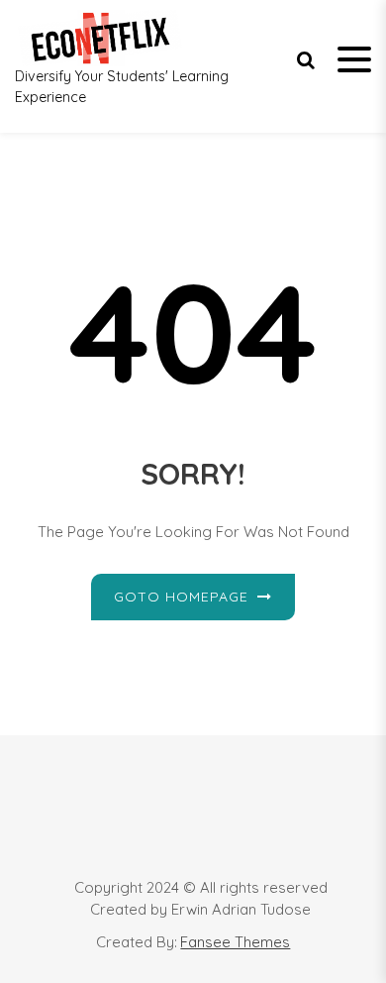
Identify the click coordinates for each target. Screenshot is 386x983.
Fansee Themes (235, 941)
